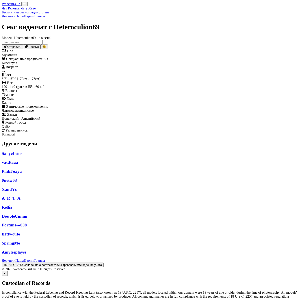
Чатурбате (28, 8)
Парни (29, 16)
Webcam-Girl (11, 4)
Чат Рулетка (11, 8)
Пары (19, 16)
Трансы (39, 16)
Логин (44, 12)
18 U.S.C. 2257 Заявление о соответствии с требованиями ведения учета (53, 265)
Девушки (8, 16)
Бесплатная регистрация (20, 12)
